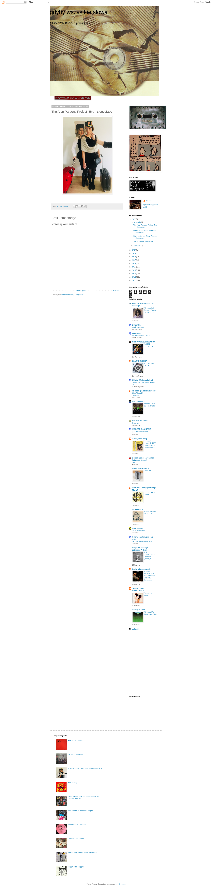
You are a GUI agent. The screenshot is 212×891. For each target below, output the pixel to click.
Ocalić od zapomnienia (141, 569)
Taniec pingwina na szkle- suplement (82, 853)
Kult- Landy (72, 783)
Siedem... (135, 423)
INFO (134, 462)
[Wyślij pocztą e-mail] (74, 206)
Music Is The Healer (140, 421)
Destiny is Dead (138, 610)
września (137, 222)
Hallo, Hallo (136, 395)
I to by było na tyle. (138, 530)
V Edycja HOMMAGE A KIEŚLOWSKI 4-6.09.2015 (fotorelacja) (149, 575)
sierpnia (137, 246)
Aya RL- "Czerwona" (76, 740)
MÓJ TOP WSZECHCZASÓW (143, 342)
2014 (134, 270)
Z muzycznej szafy (139, 439)
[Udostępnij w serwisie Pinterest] (85, 206)
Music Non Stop (138, 402)
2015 (134, 267)
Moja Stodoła (137, 528)
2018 (134, 257)
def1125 (135, 629)
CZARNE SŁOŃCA (139, 361)
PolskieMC (136, 333)
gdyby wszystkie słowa (79, 12)
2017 (134, 260)
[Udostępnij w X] (79, 206)
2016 (134, 264)
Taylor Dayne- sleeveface (143, 241)
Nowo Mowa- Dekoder (77, 825)
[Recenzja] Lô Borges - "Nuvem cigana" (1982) (150, 310)
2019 (134, 253)
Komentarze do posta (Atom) (72, 295)
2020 (134, 250)
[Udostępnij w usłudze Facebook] (82, 206)
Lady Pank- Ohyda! (75, 754)
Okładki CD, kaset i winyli (142, 380)
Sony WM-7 (148, 471)
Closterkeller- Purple (76, 839)
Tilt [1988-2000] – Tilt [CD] (141, 335)
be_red (148, 201)
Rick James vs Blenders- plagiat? (81, 811)
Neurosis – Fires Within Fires (142, 541)
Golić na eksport (138, 327)
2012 (134, 277)
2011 (134, 280)
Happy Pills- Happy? (76, 867)
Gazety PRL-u (137, 509)
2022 (134, 219)
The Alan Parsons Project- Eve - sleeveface (85, 768)
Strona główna (82, 291)
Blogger (122, 884)
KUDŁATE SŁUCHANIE (141, 429)
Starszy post (117, 291)
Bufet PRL (136, 325)
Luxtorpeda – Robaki (141, 431)
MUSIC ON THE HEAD (141, 469)
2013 (134, 274)
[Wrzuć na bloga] (76, 206)
